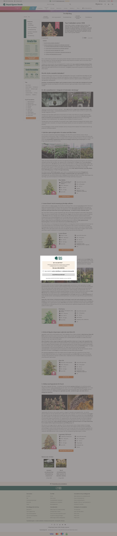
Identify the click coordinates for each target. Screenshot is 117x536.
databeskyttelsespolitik (68, 271)
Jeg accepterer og (59, 271)
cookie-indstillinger (56, 271)
